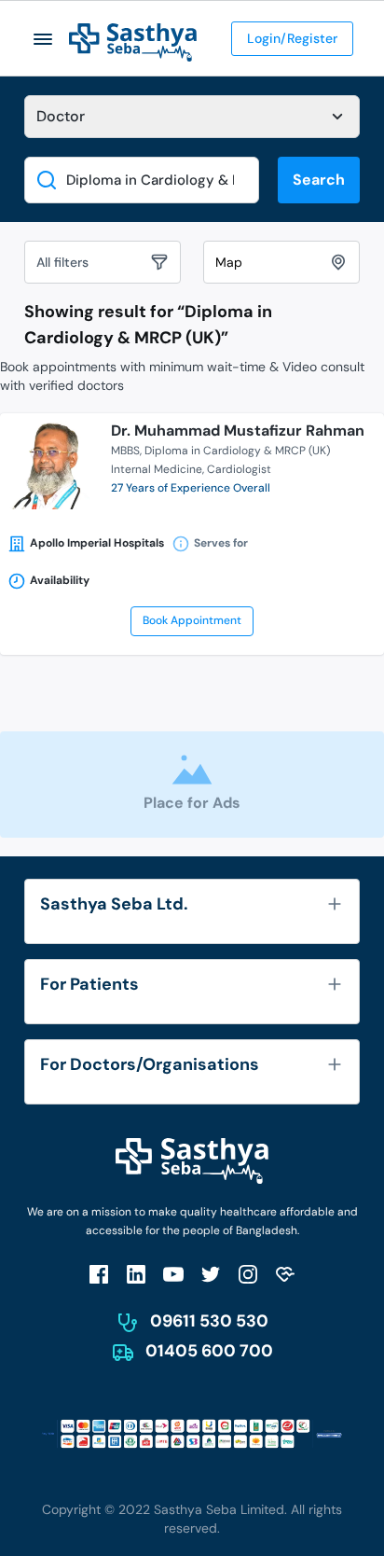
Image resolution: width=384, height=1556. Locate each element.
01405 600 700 (209, 1351)
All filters (62, 262)
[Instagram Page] (248, 1273)
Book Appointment (192, 620)
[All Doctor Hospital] (192, 116)
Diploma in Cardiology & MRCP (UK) (237, 450)
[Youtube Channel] (173, 1273)
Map (228, 262)
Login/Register (292, 38)
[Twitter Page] (210, 1273)
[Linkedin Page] (136, 1273)
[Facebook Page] (99, 1273)
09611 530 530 (209, 1321)
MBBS (125, 450)
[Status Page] (285, 1273)
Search (319, 179)
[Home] (133, 41)
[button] (43, 38)
